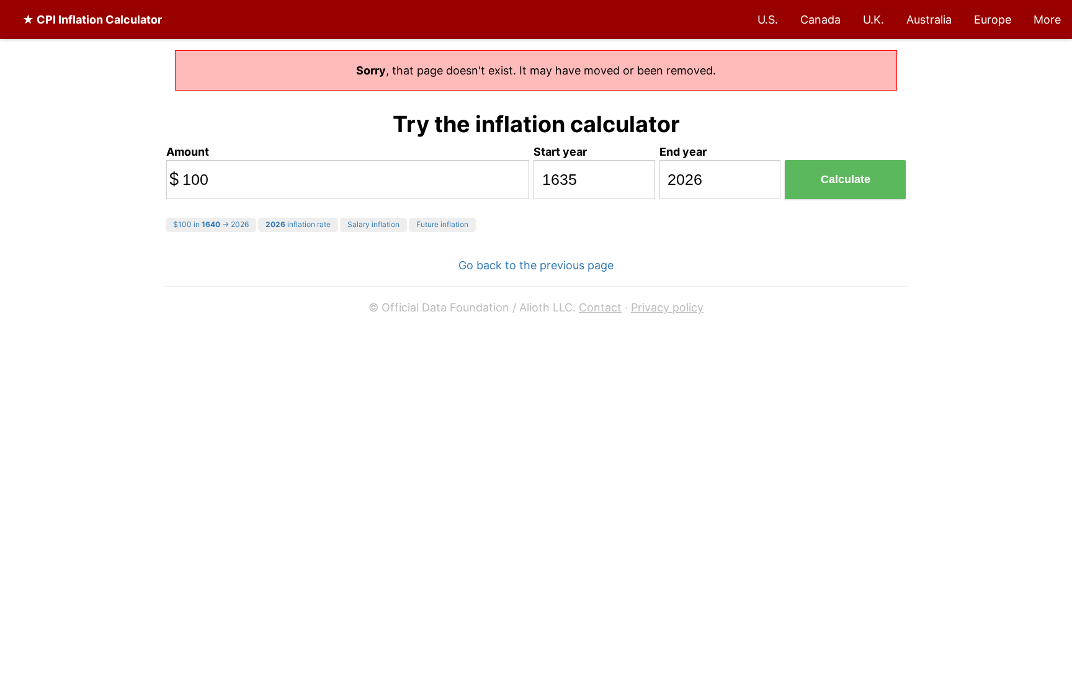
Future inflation (442, 224)
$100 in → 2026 (211, 224)
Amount (187, 151)
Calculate (845, 179)
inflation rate (298, 224)
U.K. (873, 19)
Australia (929, 19)
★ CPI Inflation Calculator (92, 19)
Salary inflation (373, 224)
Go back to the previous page (536, 265)
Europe (992, 19)
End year (683, 151)
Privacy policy (667, 307)
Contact (600, 307)
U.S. (767, 19)
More (1047, 19)
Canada (820, 19)
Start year (560, 151)
